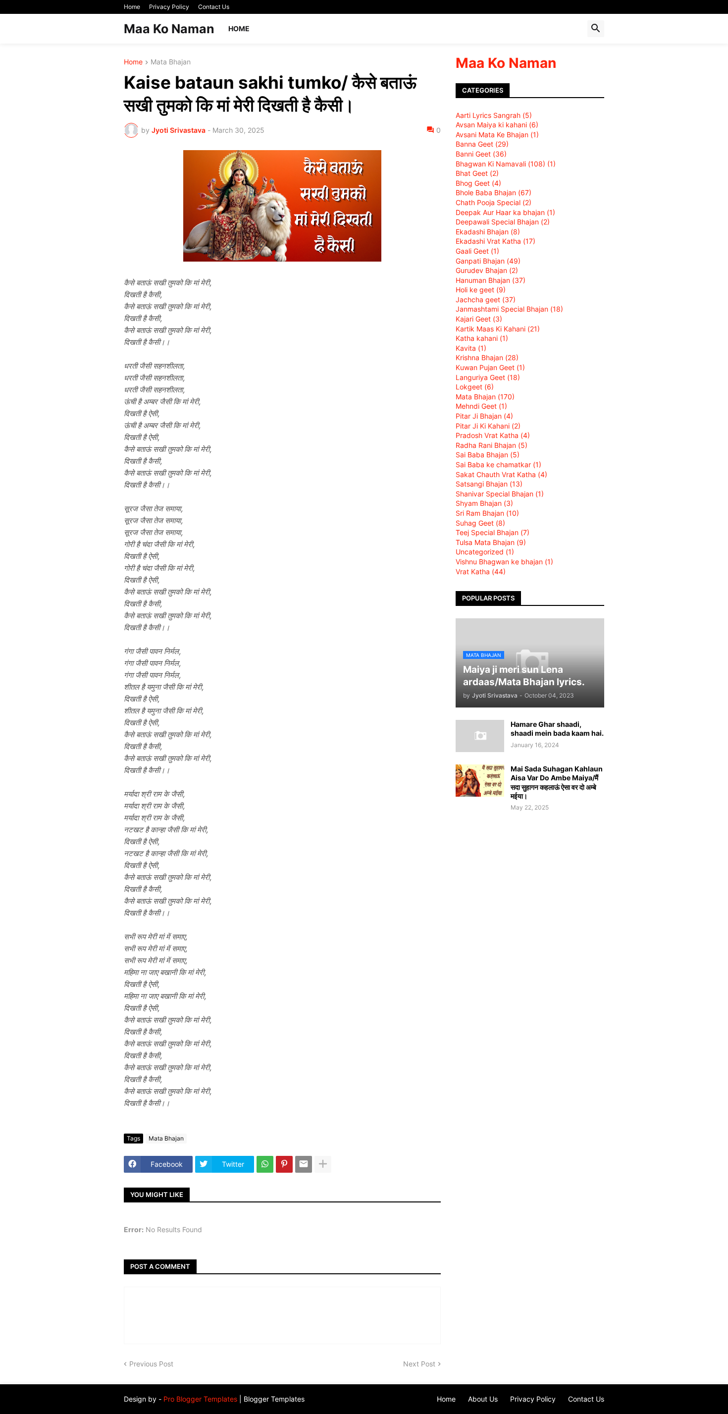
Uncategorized (485, 551)
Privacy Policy (169, 6)
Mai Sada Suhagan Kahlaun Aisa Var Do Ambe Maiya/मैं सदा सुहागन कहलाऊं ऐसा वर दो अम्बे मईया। (557, 782)
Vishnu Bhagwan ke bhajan (504, 561)
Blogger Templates (274, 1399)
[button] (595, 28)
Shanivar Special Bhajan (500, 493)
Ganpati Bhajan (488, 261)
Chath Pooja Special (493, 202)
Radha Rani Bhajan (491, 445)
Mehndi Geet (481, 406)
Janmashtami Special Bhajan (509, 309)
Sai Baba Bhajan (488, 454)
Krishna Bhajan (487, 357)
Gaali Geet (477, 251)
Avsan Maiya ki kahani (497, 124)
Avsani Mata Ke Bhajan (497, 134)
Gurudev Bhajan (487, 270)
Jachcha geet (486, 299)
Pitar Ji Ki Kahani (488, 426)
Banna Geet (482, 144)
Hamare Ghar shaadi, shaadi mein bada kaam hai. (557, 728)
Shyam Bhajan (484, 503)
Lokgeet (475, 386)
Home (132, 6)
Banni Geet (481, 154)
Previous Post (151, 1364)
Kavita (471, 348)
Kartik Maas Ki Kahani (498, 329)
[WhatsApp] (265, 1164)
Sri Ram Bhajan (487, 513)
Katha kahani (482, 338)
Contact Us (213, 6)
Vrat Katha (481, 571)
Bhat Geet (477, 173)
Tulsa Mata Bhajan (491, 542)
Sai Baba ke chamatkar (498, 464)
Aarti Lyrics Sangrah (494, 115)
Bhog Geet (478, 183)
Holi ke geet (481, 289)
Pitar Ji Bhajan (484, 416)
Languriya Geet (488, 377)
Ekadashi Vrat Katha (495, 241)
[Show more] (322, 1164)
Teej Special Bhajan (492, 532)
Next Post (419, 1364)
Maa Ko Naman (169, 28)
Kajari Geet (479, 319)
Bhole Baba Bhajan (493, 192)
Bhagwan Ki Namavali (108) (506, 164)
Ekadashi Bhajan (488, 231)
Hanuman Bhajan (490, 280)
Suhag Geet (480, 523)
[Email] (303, 1164)
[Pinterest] (284, 1164)
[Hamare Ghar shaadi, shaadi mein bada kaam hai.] (480, 736)
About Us (483, 1399)
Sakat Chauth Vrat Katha (501, 474)
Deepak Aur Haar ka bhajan (505, 212)
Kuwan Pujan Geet (490, 367)
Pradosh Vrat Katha (493, 435)
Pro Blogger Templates (200, 1399)
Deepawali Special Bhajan (503, 222)
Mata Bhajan (171, 62)
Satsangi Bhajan (489, 484)
